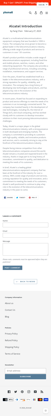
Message (6, 241)
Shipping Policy (12, 347)
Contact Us (10, 310)
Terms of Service (12, 353)
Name (5, 221)
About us (9, 303)
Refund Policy (11, 340)
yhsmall (28, 408)
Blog (7, 316)
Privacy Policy (11, 333)
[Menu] (46, 12)
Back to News (27, 282)
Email (5, 231)
